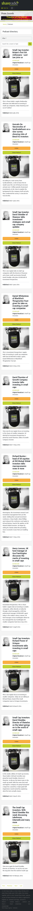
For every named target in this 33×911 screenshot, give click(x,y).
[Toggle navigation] (12, 8)
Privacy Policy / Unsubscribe (5, 904)
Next (16, 886)
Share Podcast (16, 73)
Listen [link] (16, 69)
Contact (24, 901)
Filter (3, 38)
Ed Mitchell (15, 60)
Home (4, 24)
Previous (9, 886)
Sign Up (5, 8)
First (3, 886)
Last (21, 886)
